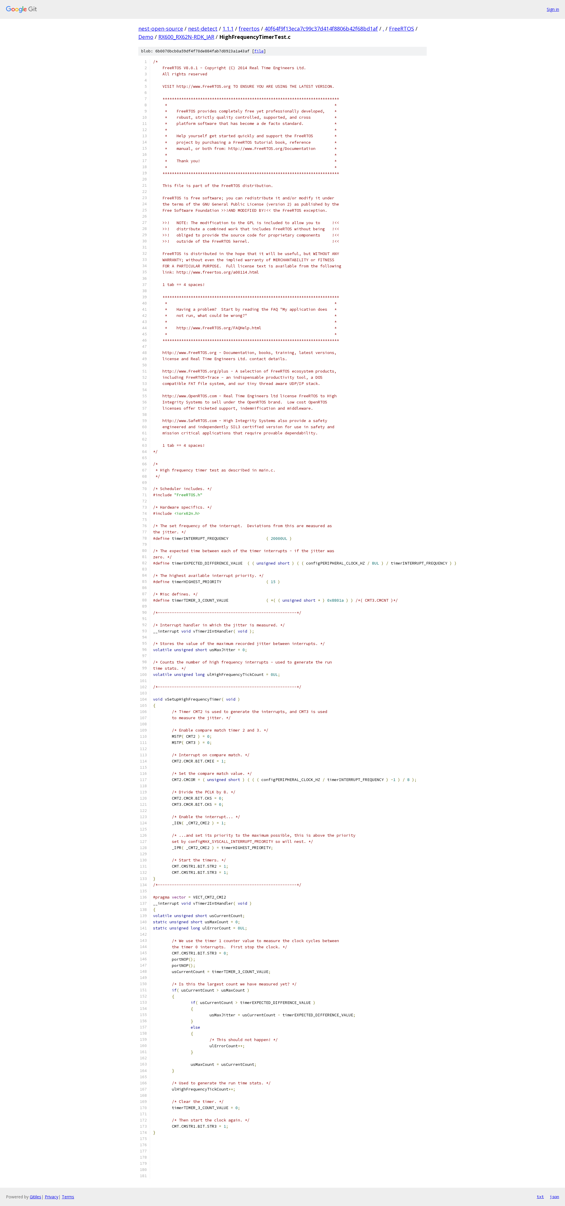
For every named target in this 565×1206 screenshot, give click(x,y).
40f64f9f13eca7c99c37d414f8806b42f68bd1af (321, 28)
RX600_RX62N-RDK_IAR (186, 36)
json (554, 1196)
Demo (145, 36)
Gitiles (35, 1197)
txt (540, 1196)
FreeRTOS (401, 28)
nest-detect (202, 28)
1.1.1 (228, 28)
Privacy (51, 1197)
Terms (68, 1197)
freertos (249, 28)
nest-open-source (160, 28)
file (259, 51)
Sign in (553, 9)
